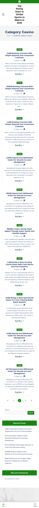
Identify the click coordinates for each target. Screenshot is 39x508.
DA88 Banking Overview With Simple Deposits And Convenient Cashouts (19, 55)
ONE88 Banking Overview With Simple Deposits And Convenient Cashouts (19, 88)
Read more (18, 74)
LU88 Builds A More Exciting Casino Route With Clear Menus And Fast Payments (19, 264)
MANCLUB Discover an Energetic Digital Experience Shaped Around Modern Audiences (18, 461)
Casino (20, 49)
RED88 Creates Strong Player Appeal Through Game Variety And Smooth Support (19, 231)
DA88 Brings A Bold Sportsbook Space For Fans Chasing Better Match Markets (19, 300)
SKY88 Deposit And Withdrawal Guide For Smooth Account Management (19, 371)
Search (7, 410)
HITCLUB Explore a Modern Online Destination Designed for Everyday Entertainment (16, 438)
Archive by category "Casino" (23, 35)
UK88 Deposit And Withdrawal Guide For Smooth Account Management (19, 335)
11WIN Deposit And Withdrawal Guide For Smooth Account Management (19, 160)
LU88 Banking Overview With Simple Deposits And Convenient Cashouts (19, 124)
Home (9, 35)
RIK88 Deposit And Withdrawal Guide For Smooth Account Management (19, 195)
